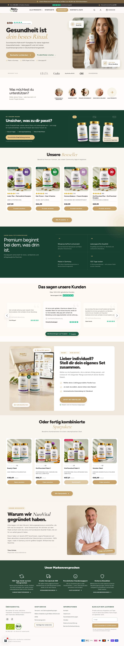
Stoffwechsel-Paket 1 (43, 468)
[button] (117, 315)
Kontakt (65, 610)
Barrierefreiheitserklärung (71, 626)
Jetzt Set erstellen (72, 399)
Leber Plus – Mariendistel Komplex (19, 196)
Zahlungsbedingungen (101, 592)
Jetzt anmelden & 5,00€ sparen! (105, 625)
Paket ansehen (19, 482)
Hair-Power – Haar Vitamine (45, 196)
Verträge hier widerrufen (44, 625)
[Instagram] (7, 619)
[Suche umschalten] (94, 10)
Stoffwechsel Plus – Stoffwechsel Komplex (104, 197)
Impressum (66, 614)
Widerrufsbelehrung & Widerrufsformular (47, 614)
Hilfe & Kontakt (74, 590)
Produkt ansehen (19, 208)
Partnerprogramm (40, 620)
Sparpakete (49, 10)
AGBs (36, 617)
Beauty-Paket (12, 468)
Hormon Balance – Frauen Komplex (76, 196)
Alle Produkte (35, 10)
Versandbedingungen (47, 590)
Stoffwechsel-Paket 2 (72, 468)
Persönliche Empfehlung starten (20, 137)
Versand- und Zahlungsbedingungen (46, 610)
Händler (65, 620)
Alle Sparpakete (61, 493)
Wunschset (62, 10)
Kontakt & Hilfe (76, 10)
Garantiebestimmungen (20, 592)
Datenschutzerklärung (70, 623)
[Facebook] (12, 619)
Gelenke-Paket (98, 468)
